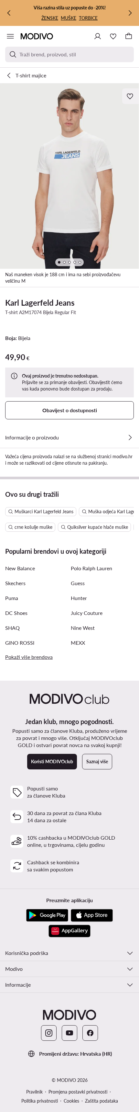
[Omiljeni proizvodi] (113, 36)
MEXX (78, 643)
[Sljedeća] (130, 13)
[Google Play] (47, 915)
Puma (11, 598)
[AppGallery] (69, 931)
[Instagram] (49, 1033)
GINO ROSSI (19, 643)
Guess (78, 583)
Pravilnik (34, 1092)
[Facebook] (90, 1033)
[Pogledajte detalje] (130, 437)
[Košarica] (128, 36)
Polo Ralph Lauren (91, 568)
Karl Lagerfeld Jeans (40, 302)
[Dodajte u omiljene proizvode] (130, 96)
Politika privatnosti (39, 1101)
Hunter (79, 598)
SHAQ (12, 628)
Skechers (15, 583)
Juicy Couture (86, 613)
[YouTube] (69, 1033)
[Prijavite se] (97, 36)
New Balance (20, 568)
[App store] (92, 915)
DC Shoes (16, 613)
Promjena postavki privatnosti (77, 1092)
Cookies (71, 1101)
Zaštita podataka (101, 1101)
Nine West (83, 628)
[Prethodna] (9, 13)
